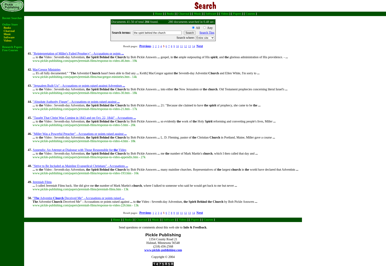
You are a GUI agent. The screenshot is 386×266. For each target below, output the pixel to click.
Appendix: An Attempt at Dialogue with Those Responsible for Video (79, 150)
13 (189, 46)
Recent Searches (12, 18)
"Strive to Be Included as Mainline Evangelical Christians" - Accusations (80, 166)
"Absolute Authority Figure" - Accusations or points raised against (76, 101)
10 (177, 46)
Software (210, 13)
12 (185, 46)
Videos (225, 13)
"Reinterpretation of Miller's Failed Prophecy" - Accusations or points (78, 53)
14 (193, 46)
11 (181, 46)
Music (197, 13)
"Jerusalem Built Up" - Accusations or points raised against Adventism (79, 85)
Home (158, 13)
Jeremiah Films (42, 182)
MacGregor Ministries (47, 69)
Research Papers (12, 47)
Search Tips (206, 32)
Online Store (10, 24)
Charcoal (183, 13)
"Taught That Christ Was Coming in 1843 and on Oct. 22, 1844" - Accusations (84, 117)
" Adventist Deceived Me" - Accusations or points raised (78, 198)
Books (170, 13)
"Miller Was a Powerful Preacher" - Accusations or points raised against (80, 134)
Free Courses (10, 50)
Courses (250, 13)
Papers (237, 13)
